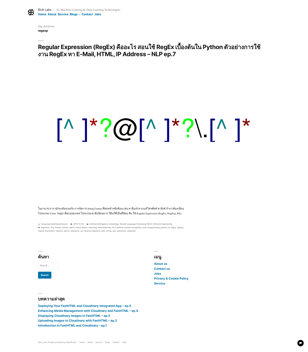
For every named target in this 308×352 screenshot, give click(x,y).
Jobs (97, 14)
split (103, 231)
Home (42, 14)
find (52, 227)
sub (114, 231)
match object (81, 227)
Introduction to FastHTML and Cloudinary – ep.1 (72, 325)
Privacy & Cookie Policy (171, 278)
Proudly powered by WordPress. (62, 342)
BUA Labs (44, 9)
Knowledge (114, 224)
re (169, 227)
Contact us (162, 268)
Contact (87, 14)
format (65, 227)
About (52, 14)
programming (153, 227)
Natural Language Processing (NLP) (136, 224)
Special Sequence (92, 231)
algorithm (45, 227)
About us (160, 264)
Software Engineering (162, 224)
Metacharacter (104, 227)
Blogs (74, 14)
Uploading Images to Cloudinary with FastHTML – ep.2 (77, 320)
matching (92, 227)
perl (144, 227)
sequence (75, 231)
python (164, 227)
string (108, 231)
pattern (120, 227)
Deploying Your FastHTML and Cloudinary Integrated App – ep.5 (84, 306)
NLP (114, 227)
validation (131, 231)
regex (173, 227)
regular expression (46, 231)
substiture (121, 231)
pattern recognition (133, 227)
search (67, 231)
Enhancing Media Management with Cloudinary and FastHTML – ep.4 (88, 311)
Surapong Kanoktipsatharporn (54, 224)
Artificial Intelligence (98, 224)
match (71, 227)
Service (63, 14)
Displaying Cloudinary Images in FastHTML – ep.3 (74, 316)
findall (58, 227)
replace (59, 231)
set (81, 231)
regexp (180, 227)
